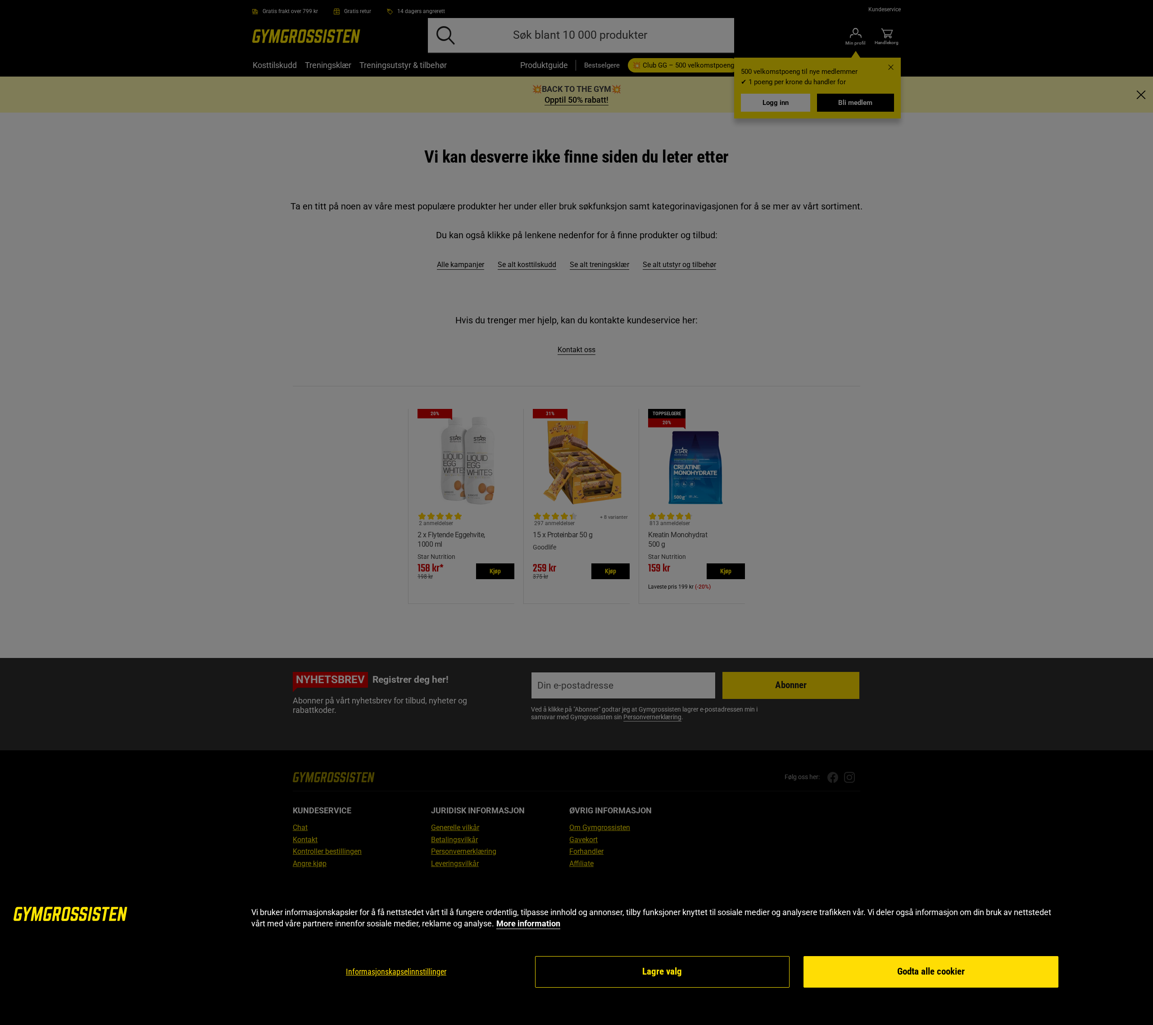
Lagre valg (662, 971)
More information (528, 923)
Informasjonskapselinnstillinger (396, 971)
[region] (576, 948)
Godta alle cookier (931, 971)
